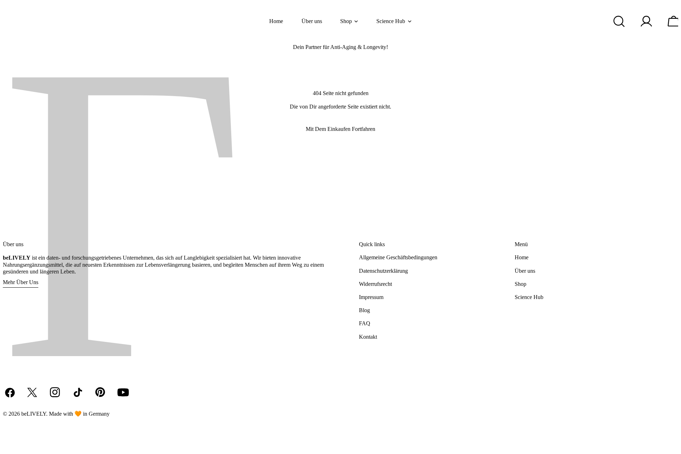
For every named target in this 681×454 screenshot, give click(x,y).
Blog (364, 310)
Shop (520, 284)
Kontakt (368, 337)
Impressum (371, 297)
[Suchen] (619, 21)
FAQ (364, 323)
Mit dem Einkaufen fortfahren (340, 129)
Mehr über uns (20, 282)
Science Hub (529, 297)
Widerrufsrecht (375, 284)
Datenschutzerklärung (383, 271)
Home (521, 257)
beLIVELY (33, 414)
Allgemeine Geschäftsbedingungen (398, 257)
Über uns (525, 271)
